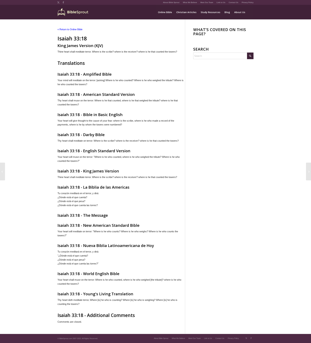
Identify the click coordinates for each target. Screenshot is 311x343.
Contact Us (233, 2)
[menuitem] (171, 2)
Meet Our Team (206, 2)
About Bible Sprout (171, 2)
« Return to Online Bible (70, 29)
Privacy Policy (247, 2)
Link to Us (221, 2)
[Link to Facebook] (63, 2)
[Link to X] (58, 2)
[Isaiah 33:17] (2, 171)
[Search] (250, 12)
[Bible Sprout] (73, 12)
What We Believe (190, 2)
